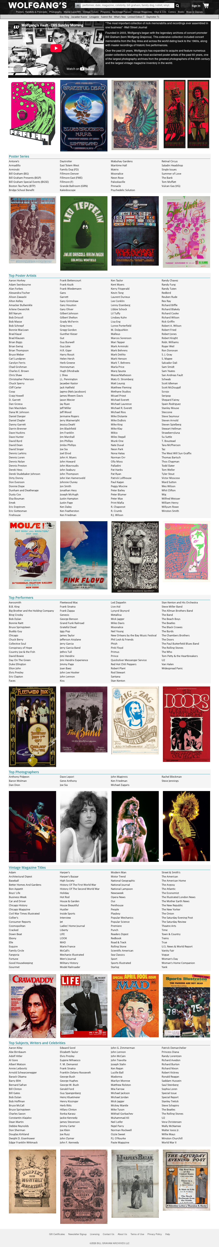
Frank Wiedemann (70, 288)
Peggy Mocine (119, 486)
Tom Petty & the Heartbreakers (180, 656)
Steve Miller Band (172, 606)
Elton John (15, 668)
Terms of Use (137, 1234)
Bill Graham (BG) (19, 173)
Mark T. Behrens (120, 362)
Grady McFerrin (69, 321)
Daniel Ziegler (17, 420)
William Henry (170, 502)
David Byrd (15, 441)
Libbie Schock (119, 309)
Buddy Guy (15, 631)
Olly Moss (117, 461)
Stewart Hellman (171, 428)
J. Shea (64, 375)
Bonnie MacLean (19, 329)
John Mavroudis (69, 465)
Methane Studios (121, 391)
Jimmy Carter (67, 1126)
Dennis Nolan (17, 461)
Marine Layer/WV (72, 12)
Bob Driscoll (16, 317)
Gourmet (14, 967)
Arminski (14, 169)
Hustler (64, 909)
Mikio (114, 432)
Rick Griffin (168, 321)
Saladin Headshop (172, 165)
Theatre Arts (169, 926)
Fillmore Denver (69, 173)
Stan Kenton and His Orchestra (180, 602)
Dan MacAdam (17, 408)
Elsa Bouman (16, 498)
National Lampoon (122, 888)
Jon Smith (65, 486)
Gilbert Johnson (69, 313)
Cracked (13, 930)
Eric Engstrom (17, 506)
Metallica (116, 614)
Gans (63, 292)
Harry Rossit (67, 354)
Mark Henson (119, 358)
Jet (61, 921)
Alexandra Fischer (19, 292)
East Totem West (69, 165)
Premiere (116, 926)
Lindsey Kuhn (119, 317)
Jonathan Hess (68, 490)
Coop (12, 391)
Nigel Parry (117, 1126)
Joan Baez (65, 668)
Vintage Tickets (91, 12)
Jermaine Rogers (69, 416)
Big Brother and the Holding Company (31, 610)
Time (165, 930)
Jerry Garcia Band (70, 647)
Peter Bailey (118, 490)
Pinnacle (116, 186)
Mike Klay (116, 428)
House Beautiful (69, 905)
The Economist (170, 893)
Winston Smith (170, 511)
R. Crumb (116, 511)
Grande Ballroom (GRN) (74, 186)
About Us (122, 1234)
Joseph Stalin (118, 1064)
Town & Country (171, 934)
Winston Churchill (172, 1138)
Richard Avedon (171, 1060)
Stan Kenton (118, 680)
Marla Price (117, 367)
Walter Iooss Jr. (170, 1130)
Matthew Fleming (121, 387)
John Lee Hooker (69, 672)
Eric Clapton (16, 676)
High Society (67, 880)
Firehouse (15, 515)
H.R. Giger (66, 350)
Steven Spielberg (171, 424)
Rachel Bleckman (172, 776)
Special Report (170, 1097)
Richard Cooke (170, 313)
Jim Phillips (66, 441)
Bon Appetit (16, 888)
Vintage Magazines (142, 12)
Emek (12, 502)
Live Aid (115, 606)
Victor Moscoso (171, 478)
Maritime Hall (119, 165)
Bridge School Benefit (21, 190)
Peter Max (117, 498)
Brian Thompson (19, 350)
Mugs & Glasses (194, 12)
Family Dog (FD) (69, 169)
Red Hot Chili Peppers (123, 664)
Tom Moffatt (169, 181)
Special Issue (169, 1093)
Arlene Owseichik (19, 309)
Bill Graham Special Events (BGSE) (29, 181)
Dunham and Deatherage (23, 490)
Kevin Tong (117, 292)
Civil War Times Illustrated (24, 913)
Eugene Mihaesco (70, 1060)
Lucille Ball (117, 1072)
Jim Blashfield (68, 428)
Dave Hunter (16, 436)
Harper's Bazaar (69, 876)
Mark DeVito (118, 354)
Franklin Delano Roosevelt (75, 1072)
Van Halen (168, 664)
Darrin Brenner (18, 428)
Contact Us (108, 1234)
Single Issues (169, 169)
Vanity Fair (168, 950)
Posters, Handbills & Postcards (31, 12)
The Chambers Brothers (176, 635)
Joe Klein (65, 1130)
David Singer (16, 449)
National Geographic (123, 880)
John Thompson (69, 474)
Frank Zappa (67, 610)
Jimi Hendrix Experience (74, 660)
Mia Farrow (117, 1089)
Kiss (62, 680)
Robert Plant (118, 668)
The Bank (167, 177)
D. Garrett (15, 399)
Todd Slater (168, 465)
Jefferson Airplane (70, 639)
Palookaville (118, 181)
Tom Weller (168, 469)
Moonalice (117, 173)
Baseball (14, 880)
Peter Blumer (118, 494)
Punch (114, 930)
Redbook (116, 938)
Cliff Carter (15, 387)
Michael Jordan (119, 1097)
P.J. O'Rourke (118, 1138)
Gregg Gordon (68, 329)
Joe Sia (64, 449)
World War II (169, 1142)
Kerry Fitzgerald (120, 288)
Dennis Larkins (17, 453)
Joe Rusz (65, 1134)
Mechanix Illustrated (72, 954)
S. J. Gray (167, 354)
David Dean (16, 445)
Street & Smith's (171, 872)
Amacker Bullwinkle (20, 305)
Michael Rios (118, 412)
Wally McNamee (171, 1126)
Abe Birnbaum (17, 1052)
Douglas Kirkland (19, 1134)
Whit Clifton (169, 490)
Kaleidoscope (67, 190)
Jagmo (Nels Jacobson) (73, 391)
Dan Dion (14, 785)
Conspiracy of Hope (20, 647)
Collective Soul (17, 643)
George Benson (69, 619)
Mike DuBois (118, 420)
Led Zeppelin (118, 602)
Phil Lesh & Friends (122, 639)
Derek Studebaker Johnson (24, 474)
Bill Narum (15, 313)
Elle (11, 942)
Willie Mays (168, 1134)
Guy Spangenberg (70, 1093)
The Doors (168, 639)
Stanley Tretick (170, 1101)
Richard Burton (170, 1064)
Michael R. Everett (121, 408)
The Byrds (167, 631)
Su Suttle (167, 436)
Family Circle (16, 950)
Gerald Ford (67, 1089)
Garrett (64, 297)
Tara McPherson (171, 445)
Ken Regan (117, 1068)
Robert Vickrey (170, 1072)
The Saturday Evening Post (177, 917)
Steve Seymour (170, 416)
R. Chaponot (118, 506)
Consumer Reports (20, 921)
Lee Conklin (118, 301)
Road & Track (118, 942)
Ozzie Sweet (118, 1134)
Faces (12, 680)
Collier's (13, 917)
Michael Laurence (121, 404)
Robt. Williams (170, 342)
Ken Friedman (68, 515)
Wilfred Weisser (171, 498)
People (115, 909)
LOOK (63, 938)
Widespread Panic (172, 668)
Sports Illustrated (121, 963)
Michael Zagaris (120, 785)
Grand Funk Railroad (72, 623)
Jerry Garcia (67, 643)
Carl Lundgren (17, 358)
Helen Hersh (67, 358)
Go (177, 5)
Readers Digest (119, 934)
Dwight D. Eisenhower (22, 1138)
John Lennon (67, 676)
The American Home (174, 880)
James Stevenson (70, 1122)
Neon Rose (117, 177)
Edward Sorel (67, 1047)
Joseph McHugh (69, 494)
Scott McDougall (171, 387)
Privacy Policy (154, 1234)
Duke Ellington (17, 664)
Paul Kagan (117, 482)
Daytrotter (66, 161)
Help (167, 1234)
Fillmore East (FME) (71, 177)
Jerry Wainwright (70, 420)
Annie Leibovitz (18, 1068)
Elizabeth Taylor (69, 1052)
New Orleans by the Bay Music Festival (134, 635)
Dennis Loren (17, 457)
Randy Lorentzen (172, 1056)
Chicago (13, 635)
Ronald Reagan (170, 1076)
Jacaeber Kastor (79, 17)
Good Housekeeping (21, 963)
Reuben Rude (169, 297)
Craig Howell (16, 395)
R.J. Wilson (117, 515)
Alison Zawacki (18, 297)
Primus (115, 652)
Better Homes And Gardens (25, 884)
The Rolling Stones (172, 647)
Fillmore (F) (66, 181)
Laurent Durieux (120, 297)
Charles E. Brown (19, 371)
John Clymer (67, 1138)
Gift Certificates (57, 1234)
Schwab (166, 379)
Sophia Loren (169, 1089)
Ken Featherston (69, 511)
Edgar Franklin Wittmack (23, 1142)
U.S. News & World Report (177, 946)
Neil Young (117, 631)
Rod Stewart (118, 672)
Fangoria (14, 954)
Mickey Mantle (119, 1105)
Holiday (64, 893)
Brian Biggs (15, 342)
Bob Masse (15, 321)
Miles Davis (117, 623)
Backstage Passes (121, 12)
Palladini (116, 465)
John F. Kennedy (69, 1142)
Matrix (115, 169)
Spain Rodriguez (171, 404)
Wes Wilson (168, 486)
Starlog (115, 967)
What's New (120, 17)
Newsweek (117, 893)
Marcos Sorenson (121, 338)
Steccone (167, 412)
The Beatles (168, 623)
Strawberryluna (171, 432)
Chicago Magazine (19, 909)
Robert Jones (169, 334)
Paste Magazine (120, 1142)
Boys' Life (14, 893)
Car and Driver (17, 901)
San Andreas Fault (172, 375)
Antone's (14, 161)
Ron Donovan (170, 350)
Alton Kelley (16, 301)
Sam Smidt (168, 367)
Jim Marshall (67, 436)
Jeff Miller (65, 408)
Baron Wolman (18, 780)
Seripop (166, 395)
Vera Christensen (172, 1122)
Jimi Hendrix (67, 656)
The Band (167, 614)
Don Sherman (17, 1130)
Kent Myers (117, 284)
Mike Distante (119, 416)
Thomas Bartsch (171, 457)
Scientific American (122, 950)
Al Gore (13, 1060)
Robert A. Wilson (171, 325)
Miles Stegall (118, 436)
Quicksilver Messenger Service (129, 660)
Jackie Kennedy (69, 1117)
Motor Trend (118, 876)
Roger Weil (168, 346)
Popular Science (120, 921)
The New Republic (172, 905)
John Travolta (118, 1060)
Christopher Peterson (21, 379)
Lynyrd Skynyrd (120, 610)
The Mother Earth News (175, 901)
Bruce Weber (16, 354)
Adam (12, 872)
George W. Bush (69, 1084)
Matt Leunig (118, 383)
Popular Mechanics (122, 917)
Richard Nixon (170, 1068)
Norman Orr (118, 457)
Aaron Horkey (17, 280)
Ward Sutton (169, 482)
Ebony (12, 938)
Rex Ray (166, 301)
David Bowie (16, 656)
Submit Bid (106, 17)
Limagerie (94, 17)
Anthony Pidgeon (19, 776)
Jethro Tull (66, 652)
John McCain (118, 1056)
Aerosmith (15, 602)
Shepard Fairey (170, 399)
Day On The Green (20, 660)
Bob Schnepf (16, 325)
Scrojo (165, 391)
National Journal (120, 884)
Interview (65, 917)
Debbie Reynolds (19, 1126)
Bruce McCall (16, 1105)
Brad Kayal (15, 334)
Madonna (116, 1076)
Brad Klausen (16, 338)
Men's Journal (68, 958)
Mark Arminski (119, 346)
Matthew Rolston (121, 1084)
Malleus (115, 334)
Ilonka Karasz (67, 1113)
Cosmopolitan (17, 926)
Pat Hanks (117, 469)
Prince (114, 656)
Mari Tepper (118, 342)
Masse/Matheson (121, 375)
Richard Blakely (171, 309)
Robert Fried (169, 329)
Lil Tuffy (115, 313)
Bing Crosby (16, 614)
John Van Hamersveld (72, 478)
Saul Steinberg (170, 1084)
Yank (164, 967)
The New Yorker (171, 909)
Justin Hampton (69, 498)
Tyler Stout (168, 474)
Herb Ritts (66, 1105)
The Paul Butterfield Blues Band (180, 643)
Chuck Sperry (16, 383)
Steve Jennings (170, 780)
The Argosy (168, 884)
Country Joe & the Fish (22, 652)
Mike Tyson (117, 1109)
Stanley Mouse (170, 408)
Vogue (165, 954)
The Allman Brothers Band (177, 610)
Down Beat (15, 934)
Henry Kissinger (69, 1101)
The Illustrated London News (178, 897)
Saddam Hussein (171, 1080)
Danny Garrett (17, 424)
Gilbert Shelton (69, 317)
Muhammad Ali (120, 1117)
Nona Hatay (118, 453)
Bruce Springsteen (19, 627)
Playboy (115, 913)
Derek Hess (15, 469)
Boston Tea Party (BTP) (22, 186)
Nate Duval (117, 445)
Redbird (166, 292)
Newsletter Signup (77, 1234)
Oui (113, 901)
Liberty (64, 930)
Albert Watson (17, 1064)
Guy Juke (65, 346)
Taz (163, 449)
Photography (55, 12)
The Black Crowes (172, 627)
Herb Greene (67, 362)
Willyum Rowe (170, 506)
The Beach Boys (171, 619)
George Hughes (69, 1080)
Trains (165, 938)
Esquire (13, 946)
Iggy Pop (65, 631)
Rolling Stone (118, 946)
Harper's (65, 872)
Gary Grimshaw (69, 301)
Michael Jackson (120, 1093)
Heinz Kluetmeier (70, 1097)
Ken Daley (66, 506)
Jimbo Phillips (68, 445)
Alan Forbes (16, 288)
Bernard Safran (18, 1084)
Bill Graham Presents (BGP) (25, 177)
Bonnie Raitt (16, 623)
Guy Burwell (67, 342)
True (164, 942)
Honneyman (67, 367)
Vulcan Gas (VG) (171, 186)
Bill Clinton (15, 1089)
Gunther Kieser (69, 334)
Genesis (64, 614)
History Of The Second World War (80, 888)
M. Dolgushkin (119, 329)
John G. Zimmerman (123, 1047)
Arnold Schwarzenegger (23, 1072)
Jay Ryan (65, 404)
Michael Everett (120, 399)
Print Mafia (117, 502)
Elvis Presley (16, 672)
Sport (114, 958)
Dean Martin (16, 1122)
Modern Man (118, 872)
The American (170, 876)
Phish (114, 643)
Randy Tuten (169, 288)
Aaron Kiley (15, 1047)
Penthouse (117, 905)
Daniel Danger (17, 416)
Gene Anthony (68, 780)
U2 (163, 660)
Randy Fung (169, 284)
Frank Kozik (67, 284)
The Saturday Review (174, 921)
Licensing (94, 1234)
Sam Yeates (168, 371)
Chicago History (18, 905)
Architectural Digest (20, 876)
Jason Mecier (67, 399)
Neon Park (117, 449)
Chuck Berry (16, 639)
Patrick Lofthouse (121, 478)
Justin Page (66, 502)
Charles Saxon (17, 1113)
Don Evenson (16, 482)
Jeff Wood (65, 412)
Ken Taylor (117, 280)
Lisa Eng (115, 321)
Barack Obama (17, 1076)
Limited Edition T (136, 17)
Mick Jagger (117, 619)
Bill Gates (14, 1093)
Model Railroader (70, 967)
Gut (62, 338)
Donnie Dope (16, 486)
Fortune (13, 958)
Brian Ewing (16, 346)
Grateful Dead (68, 627)
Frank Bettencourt (70, 280)
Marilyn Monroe (120, 1080)
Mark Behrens (119, 350)
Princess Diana (170, 1052)
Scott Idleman (170, 383)
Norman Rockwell (121, 1130)
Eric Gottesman (18, 511)
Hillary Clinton (68, 1109)
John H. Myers (68, 457)
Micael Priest (118, 395)
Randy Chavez (170, 280)
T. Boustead (169, 441)
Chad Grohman (18, 367)
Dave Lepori (67, 776)
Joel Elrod (65, 453)
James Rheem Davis (71, 395)
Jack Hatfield (67, 387)
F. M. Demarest (69, 1064)
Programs (105, 12)
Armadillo (15, 165)
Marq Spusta (118, 371)
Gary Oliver (66, 309)
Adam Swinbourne (20, 284)
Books (181, 12)
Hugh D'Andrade (69, 371)
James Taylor (67, 635)
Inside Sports (67, 913)
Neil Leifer (117, 1122)
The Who (167, 652)
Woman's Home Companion (178, 963)
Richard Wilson (170, 317)
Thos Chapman (170, 461)
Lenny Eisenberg (120, 305)
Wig (164, 494)
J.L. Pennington (69, 379)
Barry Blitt (15, 1080)
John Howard (67, 461)
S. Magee (167, 358)
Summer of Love (171, 173)
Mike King (117, 424)
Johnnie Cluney (69, 482)
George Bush (67, 1076)
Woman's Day (170, 958)
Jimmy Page (67, 664)
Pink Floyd (117, 647)
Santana (115, 676)
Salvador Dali (169, 362)
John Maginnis (119, 776)
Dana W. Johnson (19, 412)
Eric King (64, 17)
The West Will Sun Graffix (176, 453)
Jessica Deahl (67, 424)
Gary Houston (68, 305)
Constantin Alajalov (20, 1117)
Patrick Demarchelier (174, 1047)
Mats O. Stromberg (122, 379)
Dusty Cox (15, 494)
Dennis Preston (18, 465)
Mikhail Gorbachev (122, 1113)
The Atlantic (169, 888)
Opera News (118, 897)
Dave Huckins (17, 432)
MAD (63, 942)
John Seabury (67, 469)
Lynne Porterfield (121, 325)
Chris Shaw (15, 375)
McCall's (64, 950)
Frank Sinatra (67, 606)
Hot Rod (64, 897)
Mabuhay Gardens (122, 161)
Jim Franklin (67, 432)
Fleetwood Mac (69, 602)
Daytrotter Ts (152, 17)
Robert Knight (170, 338)
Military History (69, 963)
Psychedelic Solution (123, 190)
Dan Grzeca (15, 404)
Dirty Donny (16, 478)
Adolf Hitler (15, 1056)
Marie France (67, 946)
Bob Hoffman (17, 1101)
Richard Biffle (169, 305)
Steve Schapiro (170, 1105)
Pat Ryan (116, 474)
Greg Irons (66, 325)
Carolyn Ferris (17, 362)
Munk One (117, 441)
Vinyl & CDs (160, 12)
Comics (172, 12)
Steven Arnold (170, 420)
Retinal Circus (170, 161)
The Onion (168, 913)
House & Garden (69, 901)
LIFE (62, 934)
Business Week (18, 897)
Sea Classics (118, 954)
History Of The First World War (78, 884)
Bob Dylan (15, 619)
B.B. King (14, 606)
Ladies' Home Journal (72, 926)
